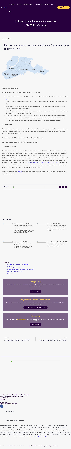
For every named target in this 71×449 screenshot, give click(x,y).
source (7, 99)
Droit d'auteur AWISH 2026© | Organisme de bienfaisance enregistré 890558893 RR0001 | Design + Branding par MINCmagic (29, 446)
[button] (33, 4)
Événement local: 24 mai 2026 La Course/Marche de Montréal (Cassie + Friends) (22, 243)
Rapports (10, 274)
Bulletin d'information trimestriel (17, 264)
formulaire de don (21, 319)
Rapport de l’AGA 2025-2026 (53, 223)
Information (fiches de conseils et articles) (20, 269)
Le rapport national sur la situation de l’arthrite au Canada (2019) (42, 162)
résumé (20, 171)
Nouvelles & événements (15, 271)
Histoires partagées (13, 267)
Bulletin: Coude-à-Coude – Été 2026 (22, 223)
